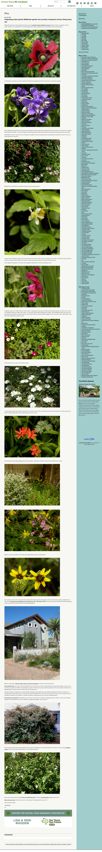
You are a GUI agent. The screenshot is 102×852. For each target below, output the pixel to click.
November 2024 (85, 46)
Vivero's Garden (85, 264)
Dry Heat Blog (85, 90)
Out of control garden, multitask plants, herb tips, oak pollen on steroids (55, 844)
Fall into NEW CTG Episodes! (88, 25)
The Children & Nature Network (88, 361)
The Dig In (84, 234)
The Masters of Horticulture (87, 248)
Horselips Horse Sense (87, 138)
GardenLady (84, 316)
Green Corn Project (86, 125)
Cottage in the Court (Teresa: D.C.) (89, 301)
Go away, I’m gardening (86, 122)
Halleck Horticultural (86, 131)
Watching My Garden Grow (87, 267)
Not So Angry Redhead (86, 176)
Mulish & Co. (84, 166)
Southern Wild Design (86, 359)
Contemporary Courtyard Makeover (89, 28)
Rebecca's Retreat (85, 198)
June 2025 (84, 36)
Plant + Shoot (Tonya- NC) (87, 343)
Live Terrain (84, 160)
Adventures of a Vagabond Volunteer (89, 60)
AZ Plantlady (84, 294)
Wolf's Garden (85, 276)
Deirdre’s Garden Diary (86, 83)
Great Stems (84, 124)
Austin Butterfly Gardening (87, 66)
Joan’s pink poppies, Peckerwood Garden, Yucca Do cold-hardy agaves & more (23, 844)
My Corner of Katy (85, 169)
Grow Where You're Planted (87, 128)
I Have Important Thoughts (87, 141)
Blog (30, 6)
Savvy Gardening (85, 353)
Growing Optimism (85, 129)
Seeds (83, 212)
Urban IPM (84, 258)
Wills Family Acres (85, 273)
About (92, 6)
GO (69, 1)
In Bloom (83, 142)
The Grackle (84, 243)
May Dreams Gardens (86, 332)
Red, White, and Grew (86, 203)
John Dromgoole (45, 797)
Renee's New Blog (86, 205)
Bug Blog (83, 297)
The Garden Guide (86, 237)
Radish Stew (84, 193)
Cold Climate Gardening (87, 300)
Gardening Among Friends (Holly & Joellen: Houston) (89, 108)
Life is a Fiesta (85, 155)
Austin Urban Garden (86, 67)
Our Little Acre (85, 340)
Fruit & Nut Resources (86, 99)
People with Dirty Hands (87, 184)
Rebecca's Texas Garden (87, 199)
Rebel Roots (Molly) (86, 200)
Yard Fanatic (84, 280)
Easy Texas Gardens (86, 93)
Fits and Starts (85, 96)
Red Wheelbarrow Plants (87, 202)
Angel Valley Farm (85, 61)
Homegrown (84, 135)
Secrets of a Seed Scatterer (87, 355)
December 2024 (85, 45)
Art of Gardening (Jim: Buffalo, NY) (89, 293)
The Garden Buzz (85, 365)
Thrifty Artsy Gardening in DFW (88, 257)
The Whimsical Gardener (87, 253)
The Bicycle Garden (86, 229)
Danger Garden (85, 303)
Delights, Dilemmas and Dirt (87, 84)
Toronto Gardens (85, 374)
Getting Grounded (85, 121)
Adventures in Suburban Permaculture (90, 58)
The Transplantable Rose (87, 251)
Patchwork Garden (85, 183)
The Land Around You (86, 245)
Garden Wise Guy (85, 311)
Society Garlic (84, 216)
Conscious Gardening (86, 81)
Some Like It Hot (85, 219)
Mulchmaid (84, 338)
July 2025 (84, 35)
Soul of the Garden (86, 221)
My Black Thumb (85, 167)
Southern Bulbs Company (87, 222)
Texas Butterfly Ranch (86, 227)
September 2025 (85, 33)
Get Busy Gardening (86, 317)
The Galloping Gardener (87, 364)
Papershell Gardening (86, 182)
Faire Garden (84, 307)
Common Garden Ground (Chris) (89, 80)
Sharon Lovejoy (85, 356)
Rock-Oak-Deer (85, 211)
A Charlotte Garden (86, 288)
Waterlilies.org (85, 270)
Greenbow (84, 126)
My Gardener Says (86, 170)
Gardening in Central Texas (87, 113)
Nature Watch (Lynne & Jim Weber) (89, 174)
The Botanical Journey (86, 231)
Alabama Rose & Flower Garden (88, 291)
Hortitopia (84, 326)
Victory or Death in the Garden (88, 261)
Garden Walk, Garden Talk (87, 310)
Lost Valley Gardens (86, 161)
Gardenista (84, 118)
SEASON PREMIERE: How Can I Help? (90, 24)
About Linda (82, 18)
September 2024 (85, 49)
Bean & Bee (84, 70)
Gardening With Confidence (88, 313)
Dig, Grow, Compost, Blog (87, 306)
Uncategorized (7, 805)
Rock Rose (84, 209)
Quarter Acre (84, 192)
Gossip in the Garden (86, 319)
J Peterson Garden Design (87, 147)
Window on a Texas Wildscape (88, 274)
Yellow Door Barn (85, 282)
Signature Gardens (86, 215)
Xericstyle (84, 279)
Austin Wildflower (85, 68)
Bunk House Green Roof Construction (90, 73)
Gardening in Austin (86, 112)
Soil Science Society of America (88, 358)
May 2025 (84, 37)
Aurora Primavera (85, 63)
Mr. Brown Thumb (85, 336)
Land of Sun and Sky (86, 330)
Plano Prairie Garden (86, 189)
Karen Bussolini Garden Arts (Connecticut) (91, 329)
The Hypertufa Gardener (87, 368)
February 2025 (85, 42)
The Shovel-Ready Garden (87, 250)
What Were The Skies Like (87, 377)
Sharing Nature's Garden (87, 214)
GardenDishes (85, 105)
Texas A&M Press (85, 225)
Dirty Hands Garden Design (87, 87)
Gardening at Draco (86, 110)
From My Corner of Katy (87, 97)
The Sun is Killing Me (86, 372)
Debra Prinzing (85, 304)
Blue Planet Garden (86, 295)
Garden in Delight (85, 103)
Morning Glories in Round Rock (88, 163)
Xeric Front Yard (85, 277)
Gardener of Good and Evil (87, 106)
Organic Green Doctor (86, 179)
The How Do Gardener (86, 244)
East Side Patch (85, 92)
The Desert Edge (85, 232)
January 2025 (84, 43)
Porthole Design (85, 345)
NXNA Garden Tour (86, 177)
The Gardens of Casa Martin (88, 240)
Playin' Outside (85, 190)
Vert (82, 260)
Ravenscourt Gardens (86, 196)
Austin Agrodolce (85, 64)
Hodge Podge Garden (86, 134)
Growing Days (85, 323)
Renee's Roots (85, 206)
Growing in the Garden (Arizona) (88, 324)
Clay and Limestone (86, 298)
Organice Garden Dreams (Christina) (89, 180)
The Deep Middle (85, 362)
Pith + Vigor (84, 342)
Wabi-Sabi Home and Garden (88, 266)
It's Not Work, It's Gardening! (88, 327)
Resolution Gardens (86, 208)
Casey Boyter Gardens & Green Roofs (90, 76)
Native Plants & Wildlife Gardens (88, 339)
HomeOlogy (84, 137)
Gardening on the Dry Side (87, 116)
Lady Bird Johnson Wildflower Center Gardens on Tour (23, 601)
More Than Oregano (86, 335)
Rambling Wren (85, 195)
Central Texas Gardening (87, 77)
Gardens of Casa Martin (87, 119)
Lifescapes (84, 157)
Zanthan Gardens (85, 283)
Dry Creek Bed (85, 89)
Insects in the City (85, 144)
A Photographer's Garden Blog (88, 290)
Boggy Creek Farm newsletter (88, 71)
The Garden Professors (87, 367)
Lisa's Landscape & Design (87, 158)
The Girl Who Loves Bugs (87, 241)
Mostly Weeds (85, 164)
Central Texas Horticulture (87, 79)
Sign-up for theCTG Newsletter (82, 14)
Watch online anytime (9, 800)
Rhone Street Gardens (86, 352)
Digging (83, 86)
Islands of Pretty (85, 145)
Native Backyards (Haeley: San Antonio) (90, 173)
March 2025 (84, 40)
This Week (10, 6)
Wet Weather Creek (86, 272)
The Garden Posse (86, 238)
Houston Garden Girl (86, 140)
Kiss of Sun (84, 153)
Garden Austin (85, 102)
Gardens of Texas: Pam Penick (87, 384)
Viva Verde (84, 263)
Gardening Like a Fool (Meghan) (88, 115)
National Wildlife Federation (87, 171)
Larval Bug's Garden (86, 154)
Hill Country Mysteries (86, 132)
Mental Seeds (84, 333)
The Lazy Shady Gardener (87, 247)
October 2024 (85, 48)
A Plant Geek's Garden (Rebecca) (89, 57)
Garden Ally (84, 100)
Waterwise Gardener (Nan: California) (89, 375)
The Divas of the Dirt (86, 235)
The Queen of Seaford (86, 369)
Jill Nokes (84, 148)
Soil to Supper (85, 218)
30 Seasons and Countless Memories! (90, 27)
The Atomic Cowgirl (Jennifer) (88, 228)
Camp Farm (84, 74)
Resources (51, 6)
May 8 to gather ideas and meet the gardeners (27, 683)
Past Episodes (71, 6)
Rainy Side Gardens (86, 349)
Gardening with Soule (86, 314)
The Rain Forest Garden (87, 371)
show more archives (83, 52)
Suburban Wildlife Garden (87, 224)
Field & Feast (84, 95)
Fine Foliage (84, 308)
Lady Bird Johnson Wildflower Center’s (41, 25)
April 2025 (84, 39)
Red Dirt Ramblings (86, 351)
